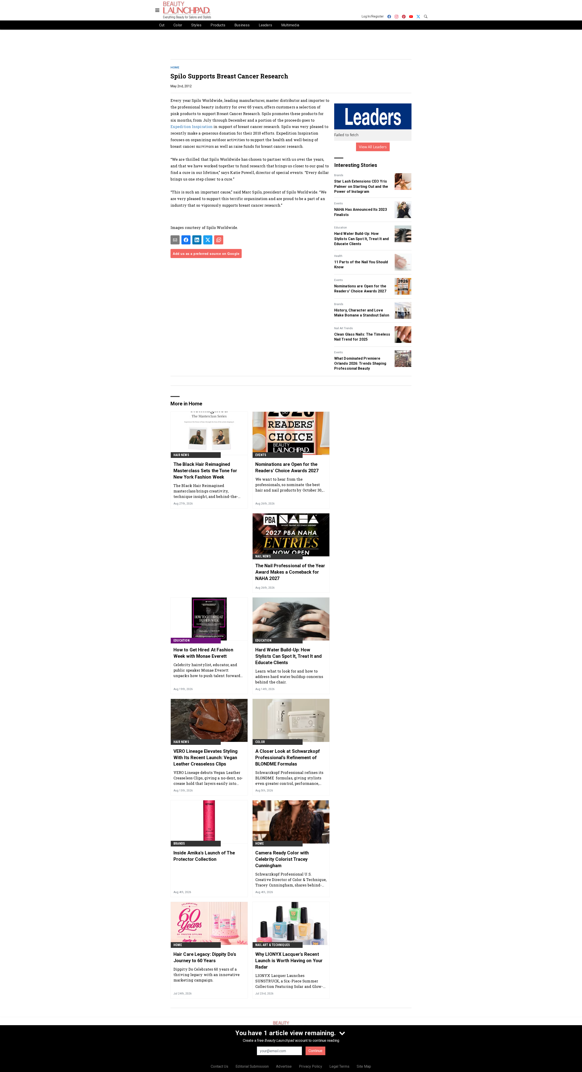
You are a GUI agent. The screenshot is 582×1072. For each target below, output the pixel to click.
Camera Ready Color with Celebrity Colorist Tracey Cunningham (282, 859)
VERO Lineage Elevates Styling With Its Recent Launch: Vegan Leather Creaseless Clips (205, 757)
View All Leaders (373, 146)
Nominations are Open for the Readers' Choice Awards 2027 (360, 288)
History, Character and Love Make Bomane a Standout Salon (361, 312)
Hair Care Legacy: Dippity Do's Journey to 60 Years (204, 957)
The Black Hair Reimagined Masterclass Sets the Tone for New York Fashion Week (205, 471)
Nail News (263, 556)
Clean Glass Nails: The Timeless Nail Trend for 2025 (362, 336)
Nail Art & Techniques (272, 945)
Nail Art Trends (343, 328)
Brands (338, 175)
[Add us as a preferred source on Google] (218, 239)
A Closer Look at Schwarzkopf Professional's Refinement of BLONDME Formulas (287, 757)
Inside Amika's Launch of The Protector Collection (204, 856)
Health (338, 256)
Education (340, 227)
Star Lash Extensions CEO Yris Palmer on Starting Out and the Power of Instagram (361, 186)
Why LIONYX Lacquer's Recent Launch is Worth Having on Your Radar (289, 960)
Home (175, 67)
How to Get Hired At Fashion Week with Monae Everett (203, 653)
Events (338, 203)
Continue (315, 1051)
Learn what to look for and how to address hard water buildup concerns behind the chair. (289, 676)
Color (260, 742)
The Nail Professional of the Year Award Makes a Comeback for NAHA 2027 (290, 572)
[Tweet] (207, 239)
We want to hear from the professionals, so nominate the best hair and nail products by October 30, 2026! (288, 484)
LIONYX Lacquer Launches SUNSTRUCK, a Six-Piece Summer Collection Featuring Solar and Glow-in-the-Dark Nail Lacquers (289, 981)
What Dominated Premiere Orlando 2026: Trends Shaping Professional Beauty (360, 363)
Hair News (181, 455)
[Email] (175, 239)
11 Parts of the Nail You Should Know (361, 264)
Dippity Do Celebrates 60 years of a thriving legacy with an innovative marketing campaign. (206, 974)
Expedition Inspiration (192, 126)
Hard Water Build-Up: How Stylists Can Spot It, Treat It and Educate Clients (361, 238)
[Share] (186, 239)
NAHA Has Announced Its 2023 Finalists (360, 212)
